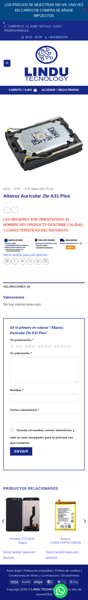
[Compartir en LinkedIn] (45, 261)
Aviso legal (13, 570)
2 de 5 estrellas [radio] (19, 346)
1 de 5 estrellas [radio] (11, 346)
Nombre (16, 390)
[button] (7, 63)
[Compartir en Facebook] (14, 261)
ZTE (17, 189)
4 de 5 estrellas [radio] (43, 346)
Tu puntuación (21, 340)
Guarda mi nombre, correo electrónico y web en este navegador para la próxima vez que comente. (42, 436)
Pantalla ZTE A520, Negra (23, 540)
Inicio (6, 189)
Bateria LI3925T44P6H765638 (65, 540)
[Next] (84, 529)
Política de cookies (67, 570)
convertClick (44, 594)
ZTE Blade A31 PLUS (39, 189)
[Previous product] (14, 210)
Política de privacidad (37, 570)
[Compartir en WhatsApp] (7, 261)
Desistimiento (70, 575)
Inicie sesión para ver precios (25, 255)
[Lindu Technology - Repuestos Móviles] (47, 63)
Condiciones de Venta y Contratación (34, 575)
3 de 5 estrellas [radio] (29, 346)
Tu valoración (21, 353)
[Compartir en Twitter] (22, 261)
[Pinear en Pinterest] (37, 261)
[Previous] (3, 529)
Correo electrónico (24, 410)
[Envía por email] (30, 261)
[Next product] (7, 210)
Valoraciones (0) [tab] (16, 286)
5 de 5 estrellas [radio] (61, 346)
